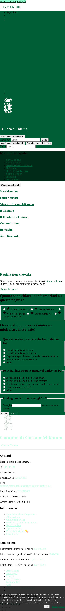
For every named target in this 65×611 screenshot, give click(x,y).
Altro (9, 362)
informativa (51, 600)
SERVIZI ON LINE (10, 7)
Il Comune (11, 168)
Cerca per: (5, 139)
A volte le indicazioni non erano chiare (25, 377)
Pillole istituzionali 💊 (17, 531)
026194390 (20, 477)
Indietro (4, 413)
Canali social (12, 534)
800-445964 (40, 565)
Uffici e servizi (13, 162)
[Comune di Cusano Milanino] (8, 112)
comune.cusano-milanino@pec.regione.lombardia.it (25, 486)
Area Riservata (13, 179)
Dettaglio (7, 405)
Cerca (3, 146)
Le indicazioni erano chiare (19, 350)
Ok (47, 606)
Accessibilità (12, 570)
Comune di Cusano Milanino (31, 120)
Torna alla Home (8, 289)
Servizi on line (13, 159)
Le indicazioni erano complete (21, 353)
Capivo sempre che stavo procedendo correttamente (32, 356)
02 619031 (9, 467)
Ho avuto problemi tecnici (19, 387)
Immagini (11, 176)
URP (8, 584)
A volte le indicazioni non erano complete (27, 381)
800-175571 (38, 559)
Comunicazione (14, 174)
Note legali (11, 573)
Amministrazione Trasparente (20, 514)
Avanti (14, 413)
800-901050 (40, 549)
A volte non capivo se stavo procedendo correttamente (33, 384)
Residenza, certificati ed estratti (21, 522)
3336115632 (24, 491)
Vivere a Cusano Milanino (19, 165)
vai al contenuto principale (13, 1)
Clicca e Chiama (14, 129)
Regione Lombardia (10, 4)
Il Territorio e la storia (17, 171)
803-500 (54, 554)
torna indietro (54, 281)
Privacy (10, 576)
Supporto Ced (13, 582)
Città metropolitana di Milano (37, 4)
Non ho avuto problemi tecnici (21, 359)
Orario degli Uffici (15, 519)
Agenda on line (14, 528)
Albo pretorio (13, 517)
